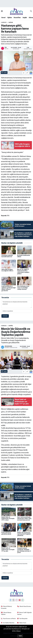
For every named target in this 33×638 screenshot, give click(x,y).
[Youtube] (19, 600)
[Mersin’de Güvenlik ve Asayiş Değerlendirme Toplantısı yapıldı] (16, 359)
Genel (3, 17)
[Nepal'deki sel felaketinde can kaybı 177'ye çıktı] (8, 542)
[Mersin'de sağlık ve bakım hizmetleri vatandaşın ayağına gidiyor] (24, 264)
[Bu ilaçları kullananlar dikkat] (24, 250)
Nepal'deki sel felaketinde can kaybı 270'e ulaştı (7, 519)
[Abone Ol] (30, 73)
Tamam (20, 635)
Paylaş (5, 72)
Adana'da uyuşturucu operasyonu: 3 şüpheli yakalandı (24, 534)
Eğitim (9, 17)
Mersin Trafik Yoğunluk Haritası (24, 613)
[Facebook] (10, 600)
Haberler (3, 22)
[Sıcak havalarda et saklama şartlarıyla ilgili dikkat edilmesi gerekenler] (8, 281)
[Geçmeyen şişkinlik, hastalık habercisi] (8, 250)
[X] (13, 600)
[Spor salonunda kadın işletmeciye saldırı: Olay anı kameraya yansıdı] (24, 511)
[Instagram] (16, 600)
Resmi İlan (17, 17)
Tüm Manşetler (23, 618)
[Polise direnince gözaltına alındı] (8, 527)
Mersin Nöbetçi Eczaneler (6, 607)
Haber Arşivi (22, 622)
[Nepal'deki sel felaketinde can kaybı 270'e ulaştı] (8, 511)
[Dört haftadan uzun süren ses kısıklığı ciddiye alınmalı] (24, 281)
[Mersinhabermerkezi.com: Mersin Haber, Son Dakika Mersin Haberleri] (16, 11)
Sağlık (25, 17)
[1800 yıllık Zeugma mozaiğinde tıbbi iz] (8, 264)
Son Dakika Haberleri (8, 622)
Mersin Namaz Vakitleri (6, 613)
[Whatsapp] (22, 600)
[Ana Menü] (2, 11)
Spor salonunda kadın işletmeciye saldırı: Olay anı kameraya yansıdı (24, 519)
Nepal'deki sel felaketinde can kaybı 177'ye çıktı (7, 550)
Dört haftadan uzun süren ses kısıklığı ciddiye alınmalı (23, 288)
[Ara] (31, 11)
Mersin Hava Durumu (25, 606)
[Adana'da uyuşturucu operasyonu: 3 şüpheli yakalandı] (24, 527)
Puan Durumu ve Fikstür (9, 618)
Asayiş (11, 325)
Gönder (5, 316)
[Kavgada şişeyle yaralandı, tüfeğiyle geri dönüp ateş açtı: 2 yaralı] (24, 542)
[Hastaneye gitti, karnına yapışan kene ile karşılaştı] (16, 61)
